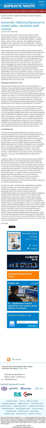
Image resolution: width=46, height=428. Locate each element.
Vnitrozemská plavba (23, 409)
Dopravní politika (7, 16)
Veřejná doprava (23, 403)
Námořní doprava (35, 16)
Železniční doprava (20, 406)
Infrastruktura (21, 414)
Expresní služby (11, 411)
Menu (42, 5)
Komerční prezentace (9, 403)
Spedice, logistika (32, 401)
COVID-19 (22, 401)
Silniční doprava (6, 406)
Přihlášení (41, 2)
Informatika (34, 411)
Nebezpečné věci (23, 411)
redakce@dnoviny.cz (10, 379)
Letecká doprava (6, 18)
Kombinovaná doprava (21, 16)
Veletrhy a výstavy (34, 414)
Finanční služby (9, 414)
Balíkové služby (12, 401)
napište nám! (22, 368)
